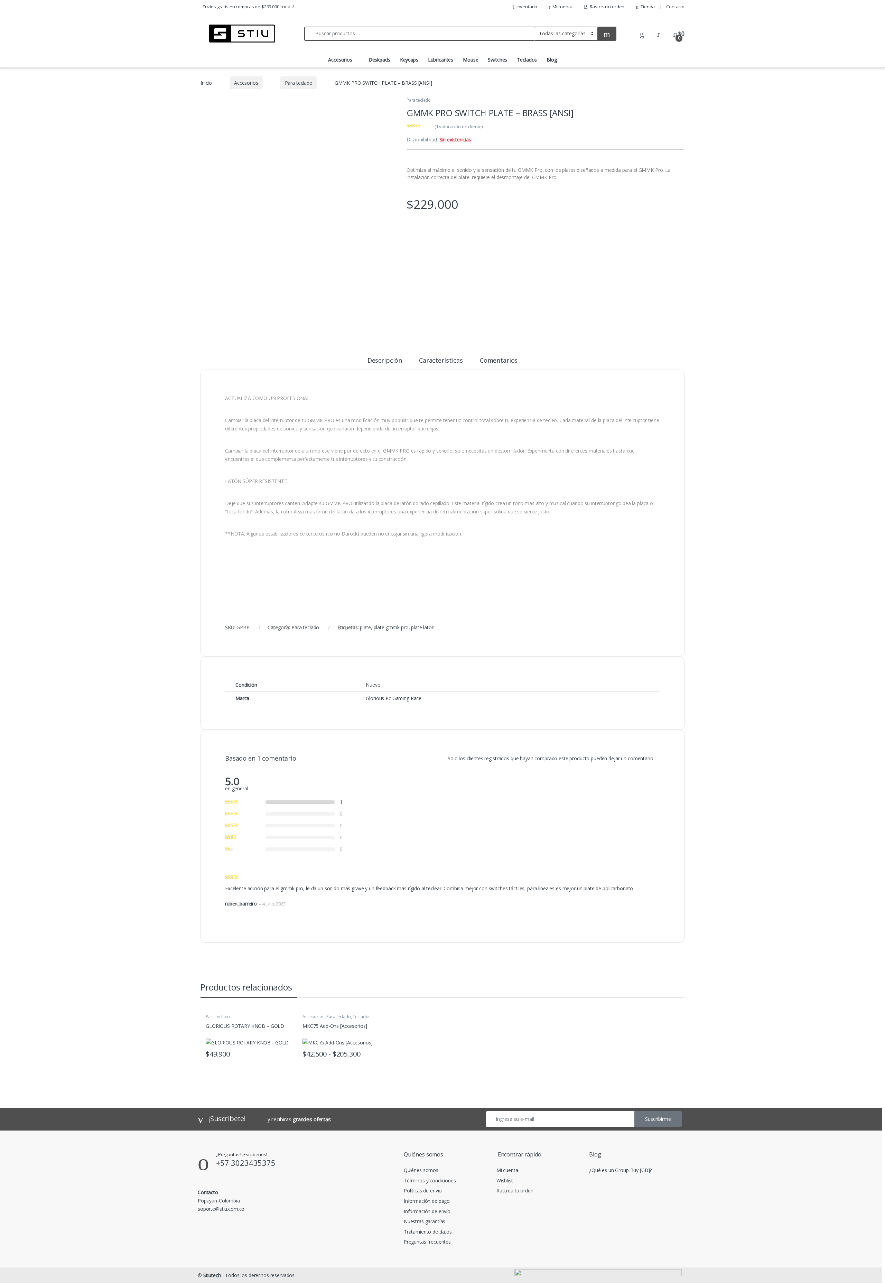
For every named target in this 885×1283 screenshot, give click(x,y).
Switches (497, 59)
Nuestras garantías (424, 1221)
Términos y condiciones (430, 1180)
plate (365, 627)
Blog (552, 59)
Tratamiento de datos (428, 1231)
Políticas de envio (423, 1190)
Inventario (526, 6)
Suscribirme (658, 1119)
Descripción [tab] (384, 360)
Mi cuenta (562, 6)
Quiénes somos (421, 1170)
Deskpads (379, 59)
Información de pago (427, 1201)
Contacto (675, 6)
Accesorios (340, 59)
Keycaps (409, 59)
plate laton (422, 627)
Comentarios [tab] (499, 360)
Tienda (648, 6)
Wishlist (504, 1180)
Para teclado (299, 83)
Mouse (470, 59)
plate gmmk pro (391, 627)
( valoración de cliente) (459, 126)
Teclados (527, 59)
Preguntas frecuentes (427, 1241)
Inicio (206, 83)
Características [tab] (441, 360)
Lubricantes (440, 59)
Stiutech (212, 1275)
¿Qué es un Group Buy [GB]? (620, 1170)
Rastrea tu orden (607, 6)
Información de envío (427, 1211)
